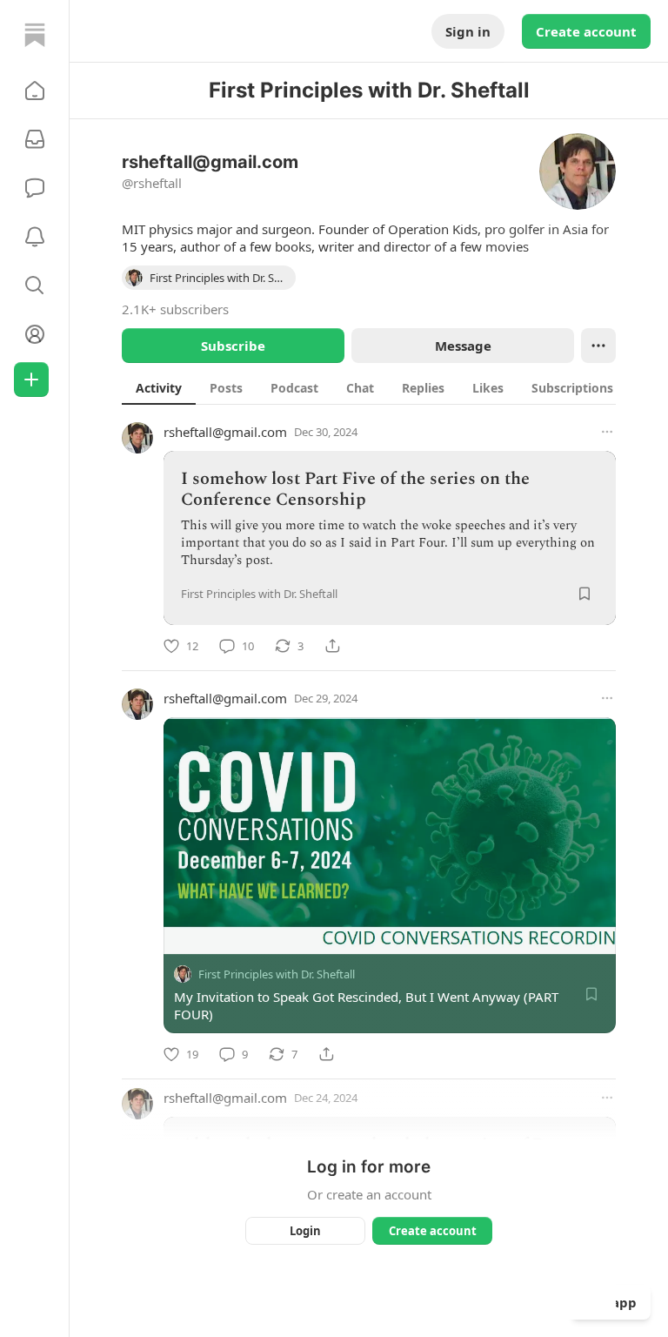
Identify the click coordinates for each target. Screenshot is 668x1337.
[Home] (35, 35)
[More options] (607, 432)
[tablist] (387, 387)
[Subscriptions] (35, 139)
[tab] (159, 387)
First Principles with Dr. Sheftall (276, 974)
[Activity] (35, 237)
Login (305, 1231)
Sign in (468, 31)
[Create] (31, 379)
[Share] (332, 646)
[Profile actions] (598, 345)
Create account (586, 31)
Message (463, 345)
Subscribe (233, 345)
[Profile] (35, 334)
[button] (35, 90)
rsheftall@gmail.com (225, 431)
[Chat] (35, 188)
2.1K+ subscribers (175, 309)
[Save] (584, 594)
